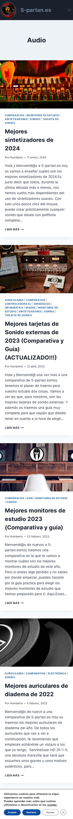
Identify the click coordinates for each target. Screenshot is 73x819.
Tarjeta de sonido (18, 315)
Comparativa (14, 115)
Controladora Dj (18, 303)
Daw (30, 498)
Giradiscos (42, 303)
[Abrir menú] (69, 10)
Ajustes (50, 812)
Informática (14, 307)
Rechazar (31, 812)
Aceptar (12, 812)
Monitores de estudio (43, 115)
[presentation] (36, 84)
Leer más (14, 229)
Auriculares (14, 299)
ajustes (52, 805)
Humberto (16, 157)
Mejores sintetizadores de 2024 (29, 140)
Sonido (35, 119)
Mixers (31, 307)
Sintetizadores (16, 119)
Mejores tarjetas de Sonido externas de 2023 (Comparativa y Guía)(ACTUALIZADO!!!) (34, 340)
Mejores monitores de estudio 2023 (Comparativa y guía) (35, 519)
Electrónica (57, 673)
